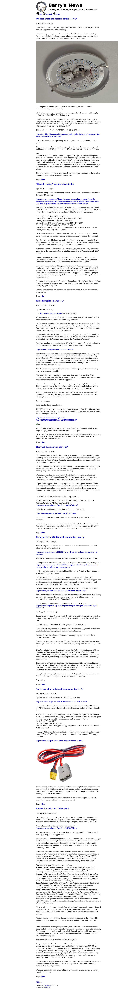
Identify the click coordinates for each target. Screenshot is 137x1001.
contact (48, 14)
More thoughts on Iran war (50, 300)
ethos (43, 179)
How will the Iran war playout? (51, 313)
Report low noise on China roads (52, 808)
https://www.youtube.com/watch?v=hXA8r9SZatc (56, 828)
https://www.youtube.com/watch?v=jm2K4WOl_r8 (57, 505)
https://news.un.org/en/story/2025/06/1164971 (54, 349)
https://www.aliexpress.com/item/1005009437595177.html (59, 740)
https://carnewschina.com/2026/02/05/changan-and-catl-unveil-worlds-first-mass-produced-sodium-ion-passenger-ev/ (67, 566)
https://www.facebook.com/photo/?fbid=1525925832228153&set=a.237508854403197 (56, 419)
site (40, 14)
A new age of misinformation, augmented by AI (60, 689)
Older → (39, 982)
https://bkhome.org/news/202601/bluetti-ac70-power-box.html (61, 702)
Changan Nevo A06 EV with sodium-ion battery (60, 537)
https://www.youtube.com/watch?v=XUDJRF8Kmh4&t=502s (61, 590)
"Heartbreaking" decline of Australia (55, 184)
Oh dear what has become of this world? (56, 18)
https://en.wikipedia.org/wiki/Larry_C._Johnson (56, 513)
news (57, 14)
